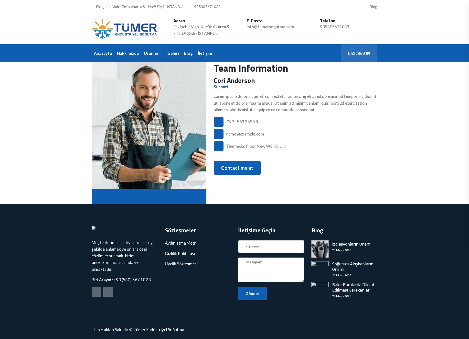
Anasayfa (103, 53)
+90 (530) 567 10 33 (132, 279)
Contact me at (237, 168)
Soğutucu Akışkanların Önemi (352, 266)
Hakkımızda (128, 53)
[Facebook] (96, 292)
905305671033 (207, 6)
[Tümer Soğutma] (125, 28)
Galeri (173, 53)
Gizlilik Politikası (180, 253)
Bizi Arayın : (103, 279)
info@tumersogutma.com (270, 26)
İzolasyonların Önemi (351, 244)
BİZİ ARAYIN (359, 53)
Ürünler (151, 53)
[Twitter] (108, 292)
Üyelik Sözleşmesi (181, 263)
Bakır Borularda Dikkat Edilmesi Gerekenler (353, 287)
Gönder (252, 293)
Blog (373, 6)
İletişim (205, 53)
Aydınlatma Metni (181, 243)
